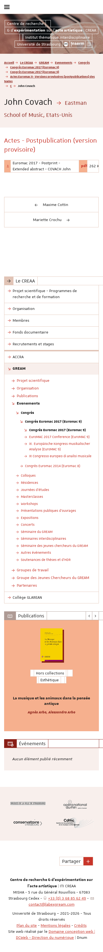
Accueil (9, 62)
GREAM (44, 62)
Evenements (63, 62)
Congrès (84, 62)
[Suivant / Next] (95, 615)
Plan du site (26, 925)
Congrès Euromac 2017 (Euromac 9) (34, 67)
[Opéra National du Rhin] (75, 804)
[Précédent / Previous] (89, 615)
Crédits (80, 925)
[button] (88, 861)
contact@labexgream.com (51, 904)
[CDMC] (75, 823)
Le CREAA (26, 62)
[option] (51, 675)
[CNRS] (66, 44)
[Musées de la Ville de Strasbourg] (28, 804)
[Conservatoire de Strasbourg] (28, 823)
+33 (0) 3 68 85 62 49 (67, 898)
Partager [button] (71, 861)
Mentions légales (55, 925)
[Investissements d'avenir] (89, 44)
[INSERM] (77, 44)
